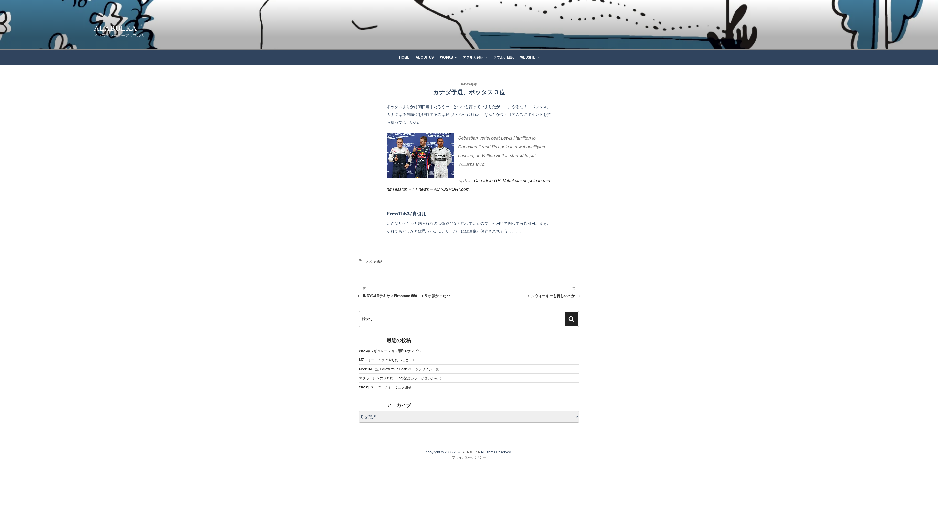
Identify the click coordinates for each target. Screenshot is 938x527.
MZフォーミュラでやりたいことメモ (387, 359)
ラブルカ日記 (503, 57)
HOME (404, 57)
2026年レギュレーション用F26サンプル (390, 350)
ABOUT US (425, 57)
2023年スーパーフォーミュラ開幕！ (387, 387)
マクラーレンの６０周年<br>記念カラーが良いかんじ (400, 377)
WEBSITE (527, 57)
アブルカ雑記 (473, 57)
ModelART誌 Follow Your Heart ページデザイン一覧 (399, 368)
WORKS (446, 57)
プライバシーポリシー (469, 457)
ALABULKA (115, 27)
